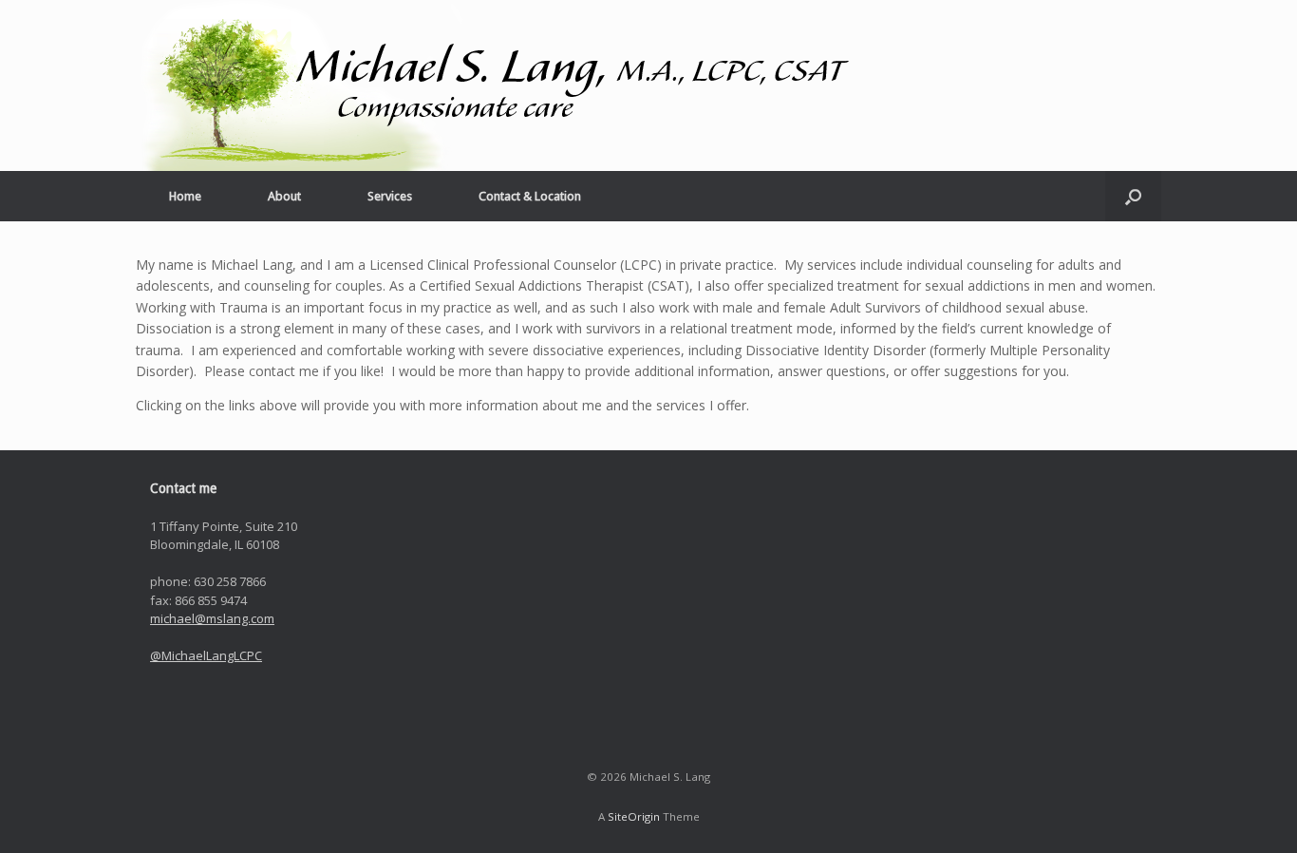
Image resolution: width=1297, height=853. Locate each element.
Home (185, 196)
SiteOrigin (634, 816)
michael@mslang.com (212, 618)
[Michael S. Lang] (496, 85)
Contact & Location (530, 196)
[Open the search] (1133, 196)
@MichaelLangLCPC (206, 655)
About (284, 196)
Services (389, 196)
